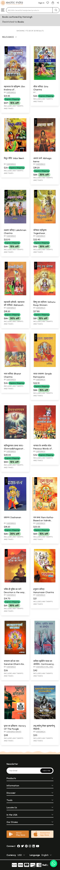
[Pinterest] (26, 846)
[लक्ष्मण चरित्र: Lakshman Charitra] (15, 223)
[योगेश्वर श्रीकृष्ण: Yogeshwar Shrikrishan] (44, 223)
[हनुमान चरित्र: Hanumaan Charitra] (44, 582)
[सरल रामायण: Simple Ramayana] (44, 366)
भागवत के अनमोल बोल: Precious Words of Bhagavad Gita (42, 448)
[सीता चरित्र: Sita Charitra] (44, 79)
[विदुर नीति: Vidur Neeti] (15, 151)
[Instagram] (30, 846)
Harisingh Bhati (14, 731)
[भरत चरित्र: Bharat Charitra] (15, 366)
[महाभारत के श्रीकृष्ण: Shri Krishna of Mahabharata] (15, 79)
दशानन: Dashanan (12, 517)
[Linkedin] (33, 846)
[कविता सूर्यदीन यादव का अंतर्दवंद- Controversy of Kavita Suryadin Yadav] (44, 654)
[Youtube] (37, 846)
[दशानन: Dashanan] (15, 510)
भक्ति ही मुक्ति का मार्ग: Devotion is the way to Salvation (14, 592)
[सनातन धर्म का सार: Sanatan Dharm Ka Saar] (15, 654)
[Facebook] (18, 846)
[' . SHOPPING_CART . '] (52, 2)
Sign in (41, 3)
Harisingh (11, 92)
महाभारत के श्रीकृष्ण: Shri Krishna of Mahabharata (14, 89)
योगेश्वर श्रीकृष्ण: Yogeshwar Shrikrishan (40, 233)
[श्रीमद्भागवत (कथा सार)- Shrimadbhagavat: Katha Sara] (15, 438)
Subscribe (46, 771)
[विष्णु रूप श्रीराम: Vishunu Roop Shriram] (44, 295)
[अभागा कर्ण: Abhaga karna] (44, 151)
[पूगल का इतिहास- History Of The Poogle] (15, 719)
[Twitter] (22, 846)
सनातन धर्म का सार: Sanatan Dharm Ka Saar (14, 664)
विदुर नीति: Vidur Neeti (14, 158)
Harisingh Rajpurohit (39, 732)
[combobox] (29, 10)
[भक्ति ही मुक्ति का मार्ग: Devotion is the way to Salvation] (15, 582)
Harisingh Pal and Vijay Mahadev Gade (43, 668)
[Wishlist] (47, 2)
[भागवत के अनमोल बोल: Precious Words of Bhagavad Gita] (44, 438)
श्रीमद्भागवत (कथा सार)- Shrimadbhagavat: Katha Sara (14, 448)
